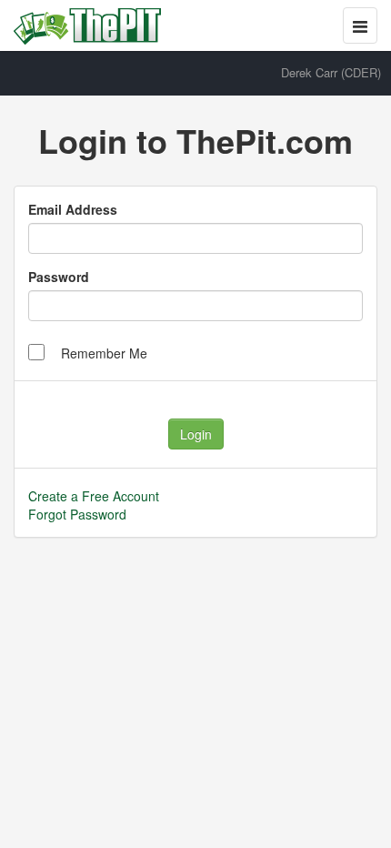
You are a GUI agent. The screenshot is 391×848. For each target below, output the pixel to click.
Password (58, 277)
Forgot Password (77, 514)
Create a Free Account (93, 496)
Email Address (72, 209)
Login (196, 434)
